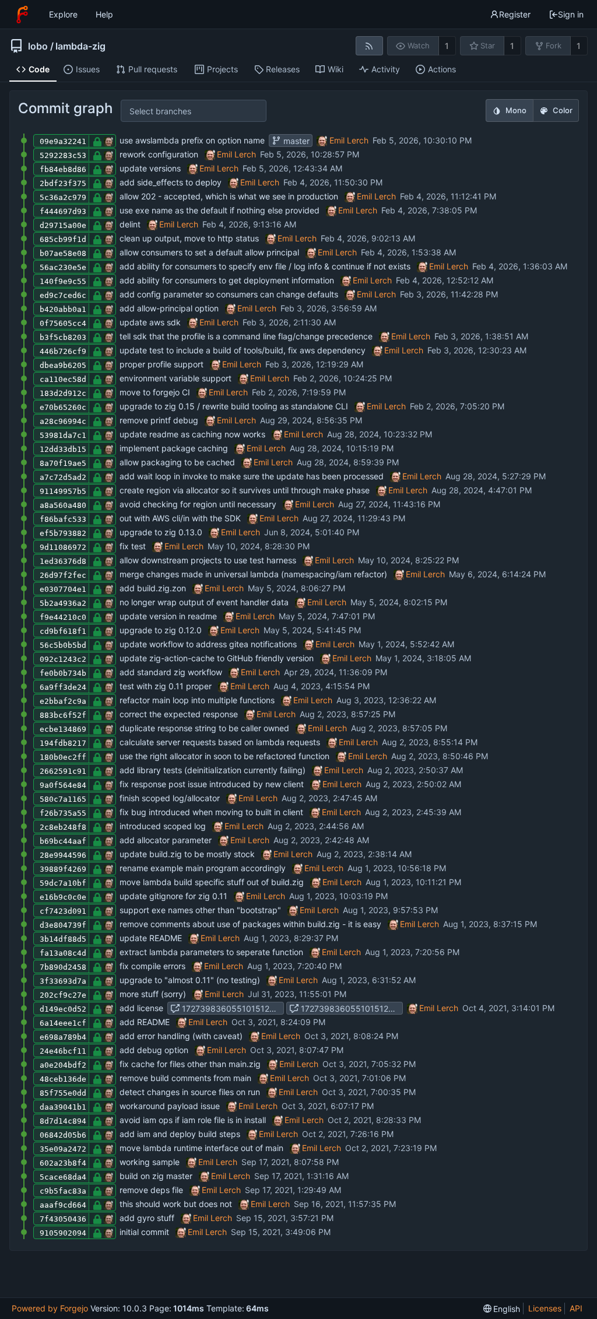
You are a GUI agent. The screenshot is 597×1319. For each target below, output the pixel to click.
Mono (515, 110)
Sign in (571, 14)
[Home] (22, 14)
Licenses (544, 1308)
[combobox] (139, 111)
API (576, 1308)
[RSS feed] (369, 45)
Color (563, 110)
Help (104, 14)
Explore (63, 14)
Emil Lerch (348, 140)
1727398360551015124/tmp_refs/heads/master (232, 1008)
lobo (38, 46)
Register (515, 14)
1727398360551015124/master (350, 1008)
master (295, 141)
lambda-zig (80, 46)
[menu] (502, 1309)
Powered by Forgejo (50, 1308)
